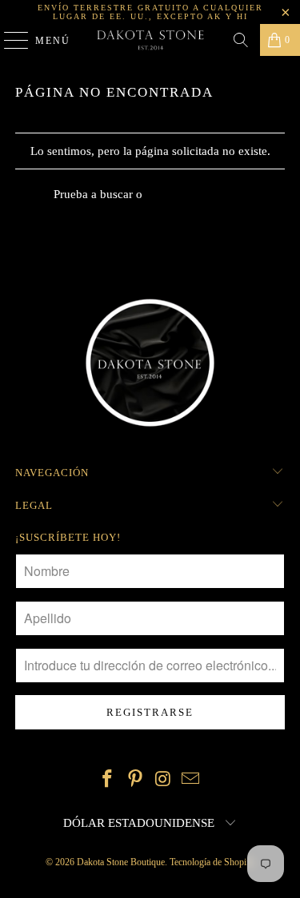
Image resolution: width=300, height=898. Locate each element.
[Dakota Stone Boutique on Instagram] (163, 779)
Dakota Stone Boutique (121, 862)
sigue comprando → (196, 194)
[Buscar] (241, 40)
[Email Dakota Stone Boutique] (191, 779)
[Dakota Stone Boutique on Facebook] (108, 779)
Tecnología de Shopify (212, 862)
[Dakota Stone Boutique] (150, 40)
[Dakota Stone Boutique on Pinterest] (135, 779)
